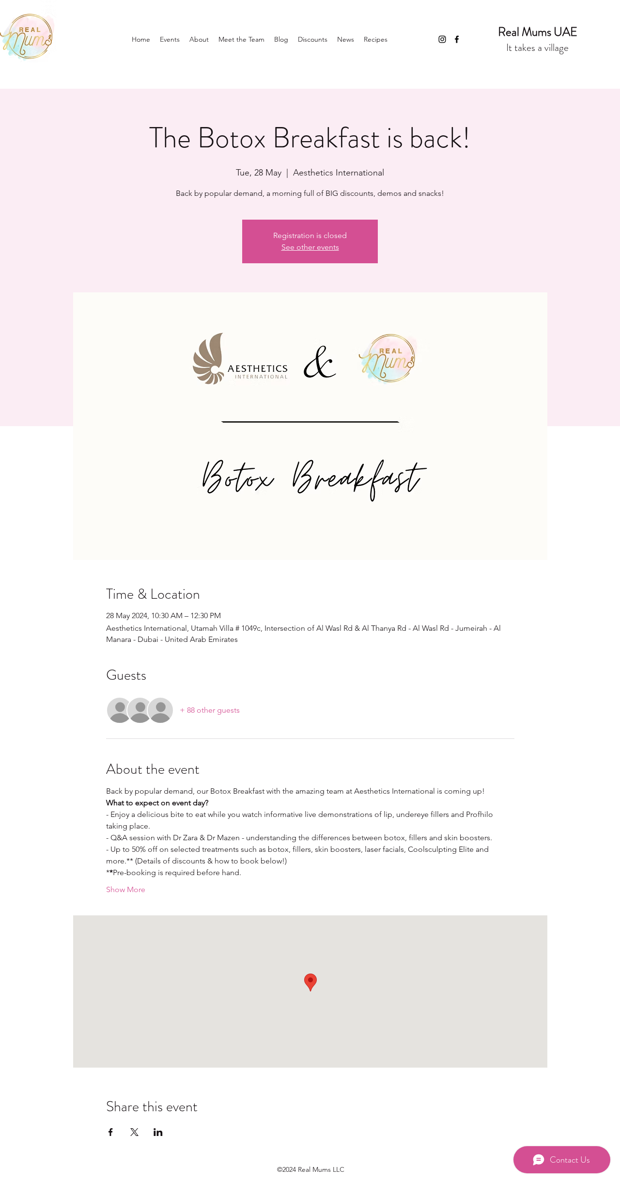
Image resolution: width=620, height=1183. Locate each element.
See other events (310, 247)
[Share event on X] (134, 1132)
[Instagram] (442, 39)
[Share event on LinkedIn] (158, 1132)
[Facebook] (457, 39)
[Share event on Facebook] (110, 1132)
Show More (125, 889)
